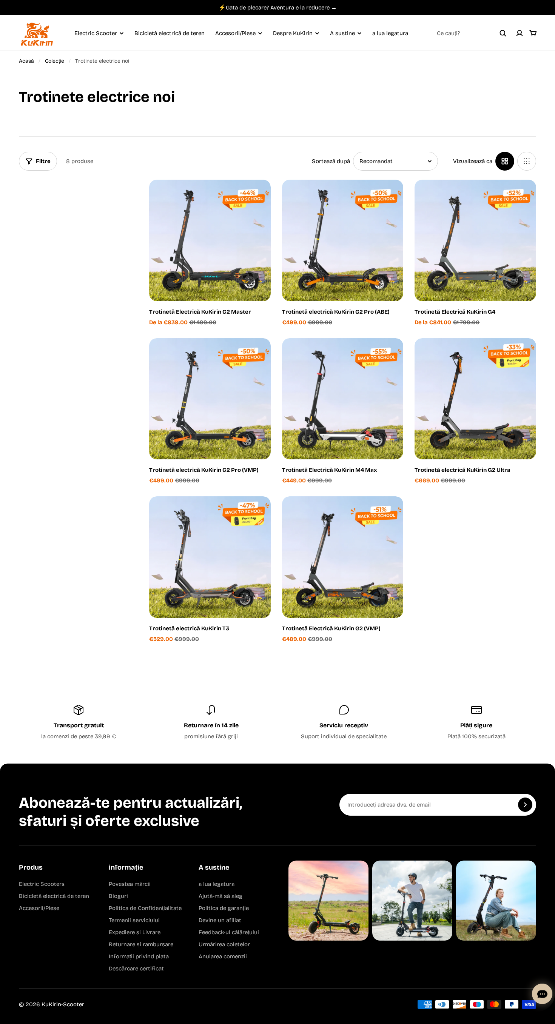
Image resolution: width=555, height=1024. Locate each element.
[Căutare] (503, 33)
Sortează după (331, 161)
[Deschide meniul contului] (519, 33)
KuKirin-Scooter (63, 1004)
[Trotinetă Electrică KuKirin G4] (475, 240)
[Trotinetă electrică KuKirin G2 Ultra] (475, 399)
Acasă (26, 61)
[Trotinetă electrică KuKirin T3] (210, 557)
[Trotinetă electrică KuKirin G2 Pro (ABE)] (343, 240)
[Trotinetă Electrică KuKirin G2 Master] (210, 240)
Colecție (54, 61)
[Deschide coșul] (533, 33)
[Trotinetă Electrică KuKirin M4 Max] (343, 399)
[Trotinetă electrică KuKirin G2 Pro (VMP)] (210, 399)
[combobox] (471, 33)
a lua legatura (390, 33)
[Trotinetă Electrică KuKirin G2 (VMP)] (343, 557)
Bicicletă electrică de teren (169, 33)
